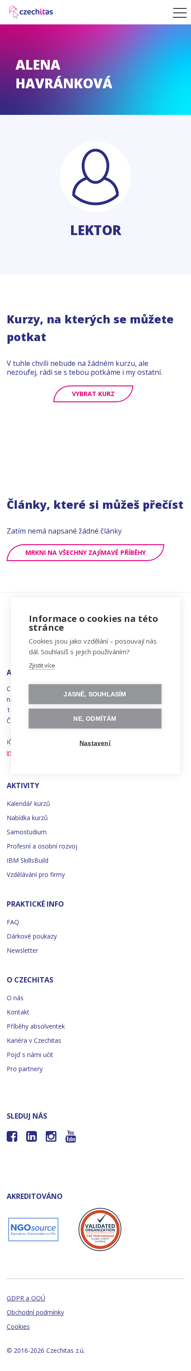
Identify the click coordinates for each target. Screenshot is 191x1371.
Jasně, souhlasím (95, 694)
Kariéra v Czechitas (34, 1040)
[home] (84, 12)
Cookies (18, 1326)
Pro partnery (25, 1069)
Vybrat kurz (93, 393)
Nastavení (95, 742)
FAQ (13, 922)
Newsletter (22, 950)
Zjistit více (42, 665)
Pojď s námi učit (30, 1054)
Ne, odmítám (94, 718)
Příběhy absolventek (36, 1026)
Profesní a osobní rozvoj (42, 846)
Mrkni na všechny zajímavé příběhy (85, 552)
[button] (177, 12)
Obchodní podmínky (35, 1312)
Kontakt (18, 1012)
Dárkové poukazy (32, 936)
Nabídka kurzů (27, 817)
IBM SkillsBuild (27, 860)
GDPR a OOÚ (26, 1298)
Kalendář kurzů (28, 803)
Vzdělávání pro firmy (36, 874)
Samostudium (27, 832)
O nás (15, 998)
